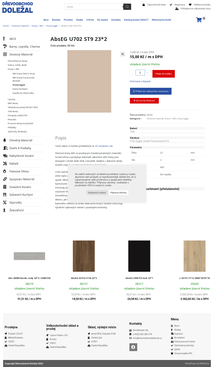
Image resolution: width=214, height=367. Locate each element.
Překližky (12, 127)
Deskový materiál (20, 25)
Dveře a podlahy (20, 148)
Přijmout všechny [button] (118, 192)
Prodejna (11, 327)
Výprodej (15, 202)
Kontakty (116, 20)
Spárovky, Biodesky (17, 131)
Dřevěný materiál (20, 140)
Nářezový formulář (161, 20)
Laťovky (11, 99)
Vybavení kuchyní (21, 194)
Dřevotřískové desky (18, 61)
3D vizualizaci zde (104, 145)
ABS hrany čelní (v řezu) (24, 73)
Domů (6, 25)
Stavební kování (20, 187)
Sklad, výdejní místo (102, 327)
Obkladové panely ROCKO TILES (23, 107)
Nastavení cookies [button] (97, 192)
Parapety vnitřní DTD (17, 115)
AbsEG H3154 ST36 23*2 (84, 278)
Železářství (16, 210)
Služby (79, 20)
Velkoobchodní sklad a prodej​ (62, 327)
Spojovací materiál (21, 179)
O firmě (90, 20)
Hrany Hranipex (20, 88)
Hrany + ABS (37, 25)
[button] (122, 54)
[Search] (127, 7)
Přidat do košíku (164, 73)
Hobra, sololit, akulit (17, 65)
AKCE (12, 39)
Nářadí (13, 163)
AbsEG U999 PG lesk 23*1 (139, 278)
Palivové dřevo (19, 171)
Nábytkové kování (21, 156)
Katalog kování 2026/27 (136, 20)
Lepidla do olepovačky (23, 93)
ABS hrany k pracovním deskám (23, 79)
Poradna (68, 20)
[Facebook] (133, 347)
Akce (46, 20)
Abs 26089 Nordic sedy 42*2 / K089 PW (29, 278)
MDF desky (13, 103)
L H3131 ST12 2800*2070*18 (195, 278)
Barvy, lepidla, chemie (24, 46)
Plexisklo (12, 119)
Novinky (56, 20)
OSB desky (13, 111)
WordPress (190, 363)
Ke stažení (102, 20)
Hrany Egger (52, 25)
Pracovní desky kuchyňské (20, 123)
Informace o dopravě (140, 81)
